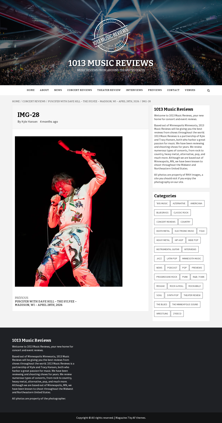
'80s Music (162, 203)
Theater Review (109, 90)
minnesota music (191, 258)
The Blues (161, 304)
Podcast (172, 267)
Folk (202, 230)
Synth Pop (173, 295)
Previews (155, 90)
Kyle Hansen (30, 122)
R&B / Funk (198, 276)
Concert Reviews (79, 90)
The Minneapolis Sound (185, 304)
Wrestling (162, 313)
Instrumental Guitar (167, 249)
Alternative (179, 203)
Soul (159, 295)
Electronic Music (184, 230)
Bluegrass (162, 212)
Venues (190, 90)
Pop (184, 267)
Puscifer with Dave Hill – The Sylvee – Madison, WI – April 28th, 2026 (46, 301)
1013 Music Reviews (111, 63)
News (58, 90)
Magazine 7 (122, 417)
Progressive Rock (166, 276)
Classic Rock (181, 212)
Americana (196, 203)
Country (185, 221)
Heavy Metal (163, 240)
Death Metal (163, 230)
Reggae (160, 286)
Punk (185, 276)
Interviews (134, 90)
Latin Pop (172, 258)
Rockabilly (195, 286)
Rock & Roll (176, 286)
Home (31, 90)
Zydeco (177, 313)
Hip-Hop (179, 240)
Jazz (159, 258)
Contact (173, 90)
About (44, 90)
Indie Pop (193, 240)
